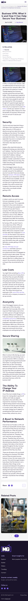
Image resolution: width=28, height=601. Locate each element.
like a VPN (21, 273)
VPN (23, 394)
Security (6, 49)
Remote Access (7, 51)
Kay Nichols (20, 22)
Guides (3, 562)
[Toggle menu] (25, 2)
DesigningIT (7, 598)
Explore (3, 559)
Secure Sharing (7, 57)
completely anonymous (9, 318)
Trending (3, 569)
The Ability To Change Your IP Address (13, 59)
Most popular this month (19, 559)
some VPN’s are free (18, 292)
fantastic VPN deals (14, 175)
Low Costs (5, 53)
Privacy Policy (23, 595)
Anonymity (5, 55)
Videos (3, 566)
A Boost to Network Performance (12, 60)
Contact (3, 572)
